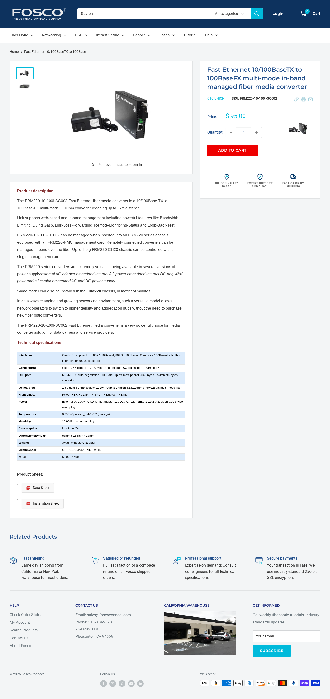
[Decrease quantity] (231, 132)
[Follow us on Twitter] (112, 683)
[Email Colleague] (310, 99)
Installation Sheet (46, 503)
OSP (78, 35)
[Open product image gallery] (299, 128)
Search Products (24, 630)
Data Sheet (41, 488)
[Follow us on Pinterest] (122, 683)
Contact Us (19, 638)
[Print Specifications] (303, 99)
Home (14, 52)
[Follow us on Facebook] (103, 683)
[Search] (257, 13)
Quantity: (215, 132)
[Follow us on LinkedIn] (140, 683)
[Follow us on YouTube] (131, 683)
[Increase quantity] (256, 132)
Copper (139, 35)
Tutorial (189, 35)
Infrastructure (107, 35)
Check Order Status (26, 614)
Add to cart (232, 150)
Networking (51, 35)
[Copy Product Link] (296, 99)
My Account (20, 622)
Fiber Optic (19, 35)
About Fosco (20, 646)
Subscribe (272, 650)
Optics (164, 35)
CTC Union (216, 98)
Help (209, 35)
